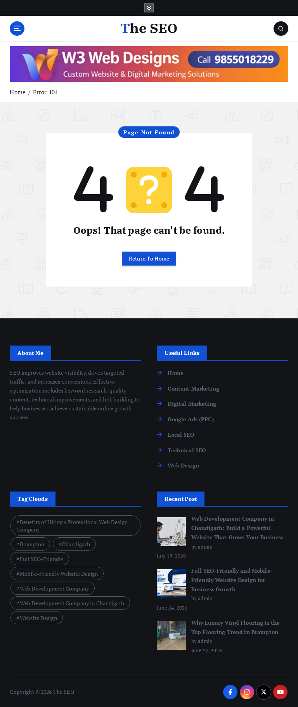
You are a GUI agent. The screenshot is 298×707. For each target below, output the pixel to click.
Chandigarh (76, 544)
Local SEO (181, 434)
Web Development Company (54, 588)
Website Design (38, 618)
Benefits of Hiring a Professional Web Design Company (71, 525)
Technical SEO (187, 450)
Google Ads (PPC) (190, 419)
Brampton (32, 544)
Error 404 (45, 92)
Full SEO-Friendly (41, 559)
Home (18, 92)
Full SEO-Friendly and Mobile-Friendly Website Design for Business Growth (232, 580)
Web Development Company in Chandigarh (72, 603)
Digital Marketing (192, 403)
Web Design (183, 465)
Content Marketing (193, 388)
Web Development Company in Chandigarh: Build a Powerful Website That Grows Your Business (237, 528)
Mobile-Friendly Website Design (59, 573)
